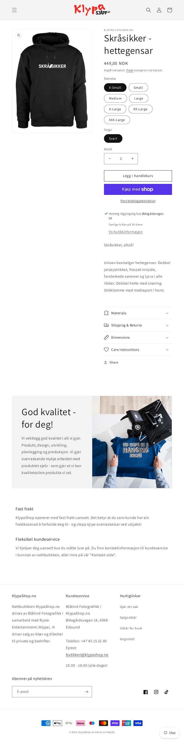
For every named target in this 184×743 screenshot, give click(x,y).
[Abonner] (86, 691)
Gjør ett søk (129, 607)
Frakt (130, 70)
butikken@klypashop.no (87, 654)
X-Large (115, 109)
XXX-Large (117, 120)
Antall (108, 149)
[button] (14, 10)
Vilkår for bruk (131, 628)
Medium (115, 98)
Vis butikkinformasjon (126, 232)
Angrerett (127, 639)
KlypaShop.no (86, 732)
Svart (113, 138)
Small (138, 87)
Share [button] (113, 362)
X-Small (115, 87)
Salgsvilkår (128, 617)
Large (138, 98)
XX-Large (140, 109)
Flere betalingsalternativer (138, 201)
